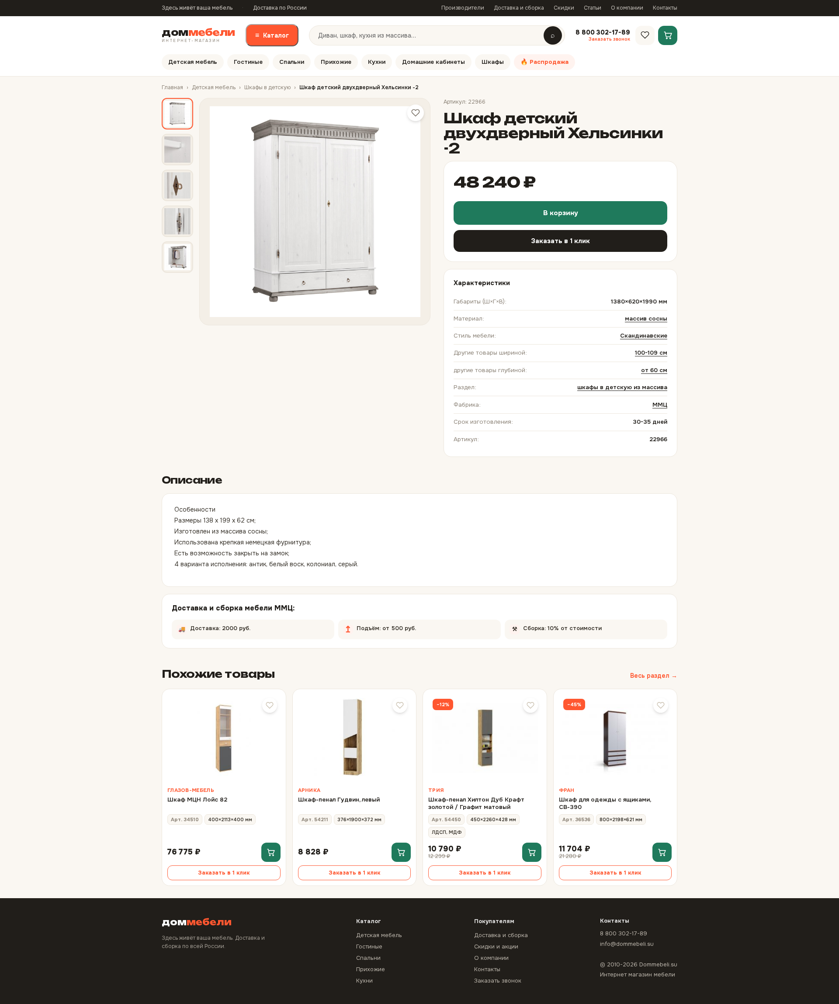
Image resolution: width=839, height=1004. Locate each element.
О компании (627, 7)
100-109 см (651, 352)
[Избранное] (645, 35)
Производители (462, 7)
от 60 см (654, 370)
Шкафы (493, 62)
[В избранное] (269, 705)
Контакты (665, 7)
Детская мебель (192, 62)
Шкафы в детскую (267, 87)
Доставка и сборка (519, 7)
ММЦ (659, 404)
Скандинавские (643, 335)
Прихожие (336, 62)
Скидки (564, 7)
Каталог (272, 35)
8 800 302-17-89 (623, 933)
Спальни (291, 62)
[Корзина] (667, 35)
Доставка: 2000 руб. (216, 626)
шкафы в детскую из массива (622, 387)
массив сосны (646, 318)
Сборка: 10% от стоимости (582, 626)
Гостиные (248, 62)
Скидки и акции (496, 946)
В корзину (560, 213)
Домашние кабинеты (433, 62)
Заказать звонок (497, 980)
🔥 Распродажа (544, 62)
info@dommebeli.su (627, 944)
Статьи (592, 7)
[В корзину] (271, 852)
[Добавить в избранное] (415, 113)
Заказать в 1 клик (560, 241)
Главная (172, 87)
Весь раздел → (653, 676)
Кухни (376, 62)
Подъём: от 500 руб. (418, 626)
